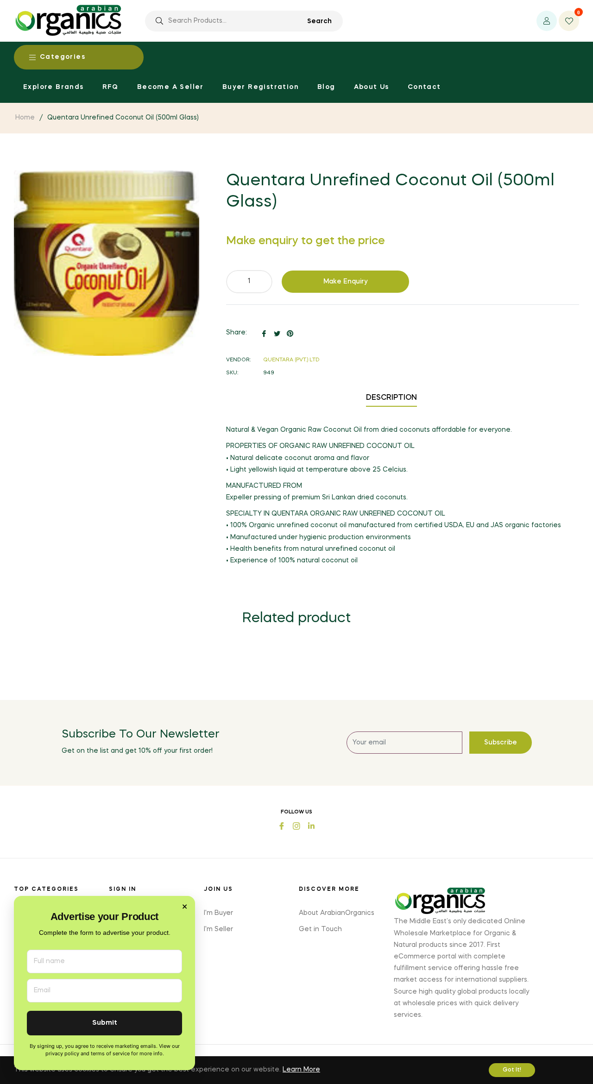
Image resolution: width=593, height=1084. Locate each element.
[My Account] (546, 21)
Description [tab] (391, 398)
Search (319, 21)
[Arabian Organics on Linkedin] (311, 825)
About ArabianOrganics (336, 913)
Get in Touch (320, 929)
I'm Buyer (218, 913)
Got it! (512, 1070)
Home (25, 117)
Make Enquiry (345, 281)
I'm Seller (218, 929)
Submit (104, 1023)
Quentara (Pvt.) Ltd (291, 360)
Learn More (301, 1069)
